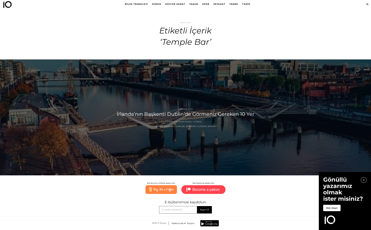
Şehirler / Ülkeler (174, 126)
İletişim (190, 223)
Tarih (246, 4)
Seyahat (219, 4)
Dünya (156, 4)
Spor (205, 4)
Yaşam (193, 4)
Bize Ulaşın (332, 208)
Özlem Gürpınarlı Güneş (185, 122)
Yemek (233, 4)
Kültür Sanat (175, 4)
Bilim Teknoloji (136, 4)
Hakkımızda (177, 223)
